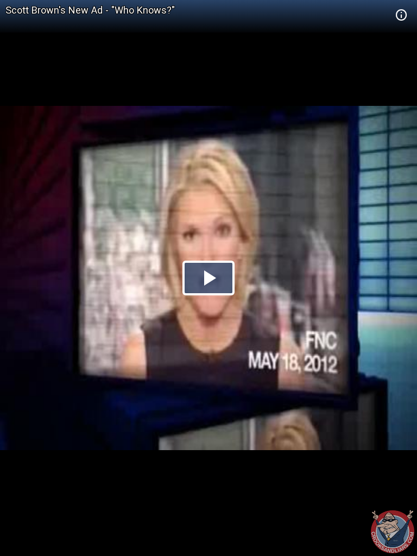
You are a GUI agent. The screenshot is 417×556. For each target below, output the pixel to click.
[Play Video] (208, 278)
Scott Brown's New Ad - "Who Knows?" (90, 10)
